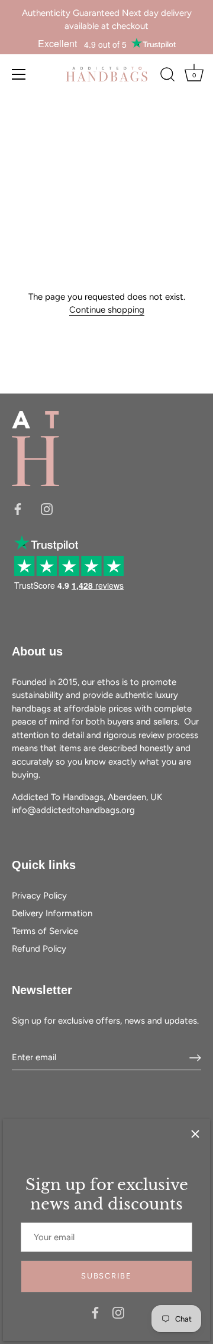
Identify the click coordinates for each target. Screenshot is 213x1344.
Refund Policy (39, 948)
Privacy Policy (39, 895)
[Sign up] (195, 1058)
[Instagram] (118, 1312)
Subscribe (106, 1275)
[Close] (195, 1134)
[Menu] (19, 74)
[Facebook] (95, 1312)
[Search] (167, 76)
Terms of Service (45, 931)
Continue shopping (106, 309)
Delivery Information (52, 913)
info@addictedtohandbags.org (73, 810)
